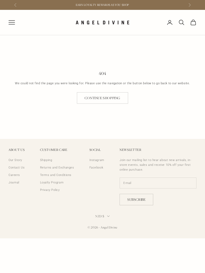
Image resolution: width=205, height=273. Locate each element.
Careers (14, 175)
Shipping (46, 160)
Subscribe (136, 200)
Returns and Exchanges (57, 167)
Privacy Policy (50, 190)
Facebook (96, 167)
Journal (14, 182)
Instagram (96, 160)
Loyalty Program (52, 182)
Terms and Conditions (56, 175)
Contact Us (17, 167)
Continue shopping (102, 98)
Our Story (15, 160)
